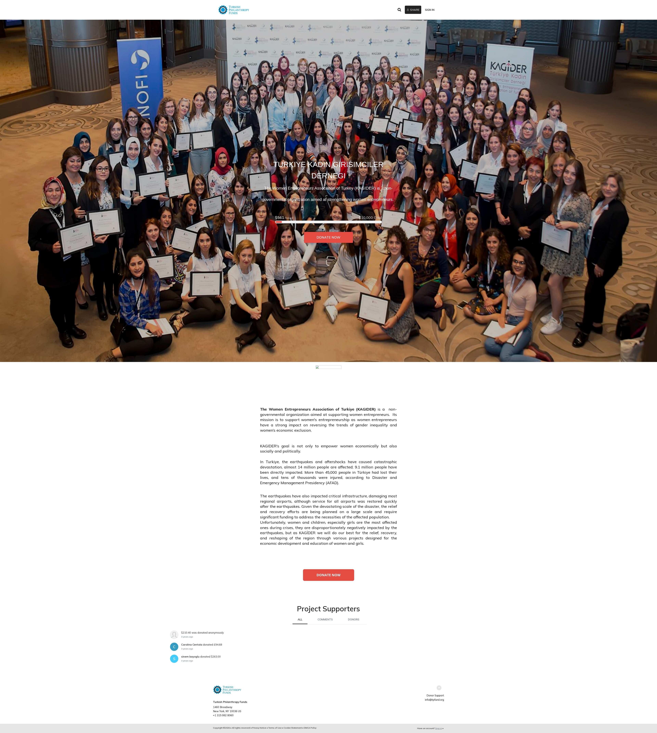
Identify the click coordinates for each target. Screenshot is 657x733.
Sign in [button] (429, 9)
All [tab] (300, 619)
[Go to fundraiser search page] (399, 9)
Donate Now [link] (328, 237)
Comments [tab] (325, 619)
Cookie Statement (293, 727)
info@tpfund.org (434, 699)
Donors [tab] (353, 619)
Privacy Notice (259, 727)
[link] (233, 10)
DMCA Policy (310, 727)
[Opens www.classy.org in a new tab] (328, 579)
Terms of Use (275, 727)
